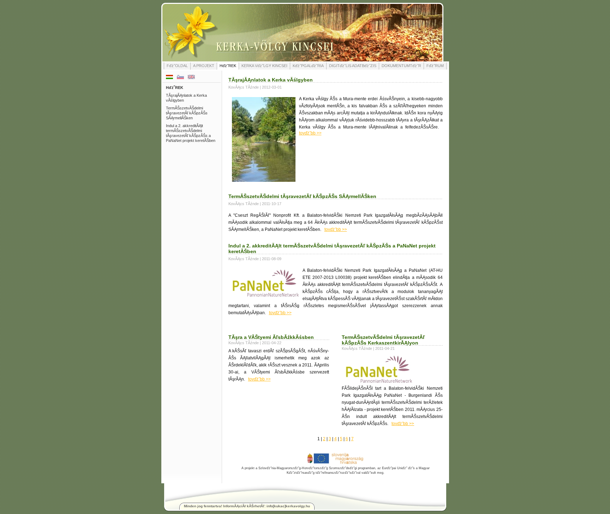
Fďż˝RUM (435, 66)
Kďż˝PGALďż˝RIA (308, 66)
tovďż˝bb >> (310, 133)
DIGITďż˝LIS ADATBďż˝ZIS (352, 66)
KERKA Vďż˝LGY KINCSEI (264, 66)
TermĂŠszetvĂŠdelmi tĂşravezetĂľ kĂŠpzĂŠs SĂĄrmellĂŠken (187, 113)
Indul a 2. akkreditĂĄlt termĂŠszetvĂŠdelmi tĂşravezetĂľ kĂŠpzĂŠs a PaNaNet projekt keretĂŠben (190, 133)
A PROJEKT (203, 66)
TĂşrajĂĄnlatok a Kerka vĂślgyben (186, 97)
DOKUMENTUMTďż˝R (401, 66)
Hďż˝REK (228, 66)
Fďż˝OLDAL (177, 66)
